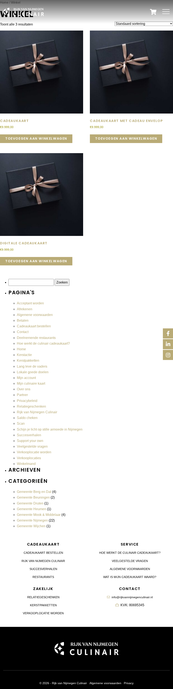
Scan (21, 423)
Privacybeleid (27, 401)
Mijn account (26, 378)
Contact (22, 332)
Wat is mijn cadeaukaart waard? (129, 577)
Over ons (23, 389)
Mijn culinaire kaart (31, 383)
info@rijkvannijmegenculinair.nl (132, 597)
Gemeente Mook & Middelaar (39, 514)
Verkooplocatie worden (34, 452)
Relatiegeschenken (31, 406)
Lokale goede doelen (33, 372)
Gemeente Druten (30, 503)
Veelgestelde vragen (32, 446)
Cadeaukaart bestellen (34, 326)
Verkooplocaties (29, 458)
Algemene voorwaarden (35, 315)
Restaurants (43, 577)
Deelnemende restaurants (36, 338)
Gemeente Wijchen (31, 526)
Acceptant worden (30, 303)
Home (21, 349)
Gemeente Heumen (31, 509)
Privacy (129, 683)
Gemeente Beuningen (33, 497)
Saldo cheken (27, 418)
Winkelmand (26, 464)
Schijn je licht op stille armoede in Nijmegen (49, 429)
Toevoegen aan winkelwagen (36, 138)
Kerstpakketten (28, 360)
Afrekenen (24, 309)
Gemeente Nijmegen (32, 520)
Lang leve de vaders (32, 366)
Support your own (30, 441)
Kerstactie (24, 355)
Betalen (22, 320)
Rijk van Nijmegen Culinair (37, 412)
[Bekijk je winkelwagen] (153, 12)
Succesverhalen (29, 435)
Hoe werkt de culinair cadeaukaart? (43, 343)
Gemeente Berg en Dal (34, 492)
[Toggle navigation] (166, 12)
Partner (22, 395)
